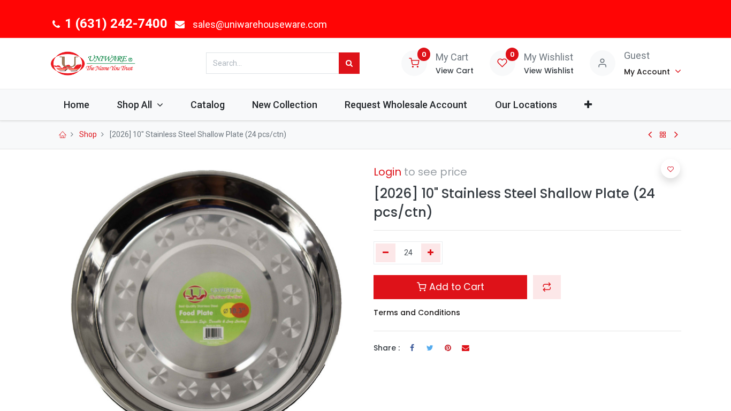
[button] (587, 104)
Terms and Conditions (417, 312)
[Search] (349, 63)
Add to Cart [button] (455, 286)
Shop (88, 134)
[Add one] (431, 253)
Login (387, 171)
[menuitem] (76, 104)
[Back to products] (663, 135)
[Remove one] (385, 253)
